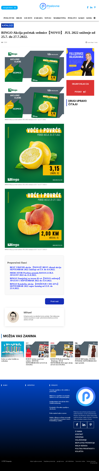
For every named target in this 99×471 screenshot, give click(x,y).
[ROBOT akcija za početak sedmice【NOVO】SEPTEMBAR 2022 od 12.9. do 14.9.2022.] (37, 349)
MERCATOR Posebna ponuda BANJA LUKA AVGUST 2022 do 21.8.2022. (31, 274)
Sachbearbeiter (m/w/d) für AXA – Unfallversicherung (59, 402)
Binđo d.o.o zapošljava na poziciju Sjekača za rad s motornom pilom (60, 396)
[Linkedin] (91, 7)
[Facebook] (87, 7)
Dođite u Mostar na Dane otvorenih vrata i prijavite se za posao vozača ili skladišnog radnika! (60, 419)
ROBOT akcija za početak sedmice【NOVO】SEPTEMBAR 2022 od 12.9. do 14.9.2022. (36, 362)
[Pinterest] (95, 7)
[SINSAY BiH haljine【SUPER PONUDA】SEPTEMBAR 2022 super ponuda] (86, 349)
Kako (5, 385)
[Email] (38, 300)
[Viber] (32, 300)
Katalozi (7, 25)
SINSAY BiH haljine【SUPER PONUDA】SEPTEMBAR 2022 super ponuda (86, 361)
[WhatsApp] (27, 300)
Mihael (28, 312)
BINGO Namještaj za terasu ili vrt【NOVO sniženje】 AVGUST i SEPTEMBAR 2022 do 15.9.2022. (35, 279)
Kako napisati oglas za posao (58, 413)
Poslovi (54, 385)
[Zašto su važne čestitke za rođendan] (12, 349)
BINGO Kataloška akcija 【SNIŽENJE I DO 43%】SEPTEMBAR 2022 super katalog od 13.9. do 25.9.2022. (34, 286)
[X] (16, 300)
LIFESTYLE (31, 385)
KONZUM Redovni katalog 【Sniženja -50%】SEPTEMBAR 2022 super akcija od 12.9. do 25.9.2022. (61, 362)
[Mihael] (14, 317)
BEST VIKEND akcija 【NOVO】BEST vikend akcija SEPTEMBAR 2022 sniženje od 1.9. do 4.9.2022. (35, 268)
